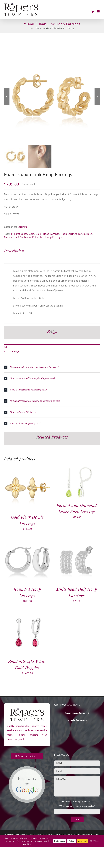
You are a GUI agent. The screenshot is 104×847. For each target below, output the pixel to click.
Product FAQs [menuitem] (12, 351)
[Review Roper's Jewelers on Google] (27, 768)
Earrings (22, 226)
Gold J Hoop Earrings (47, 233)
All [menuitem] (5, 346)
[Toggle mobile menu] (98, 11)
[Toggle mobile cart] (93, 11)
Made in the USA (13, 237)
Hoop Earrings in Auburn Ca (76, 233)
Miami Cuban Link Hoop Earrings (43, 237)
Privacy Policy (87, 834)
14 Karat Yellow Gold (22, 233)
